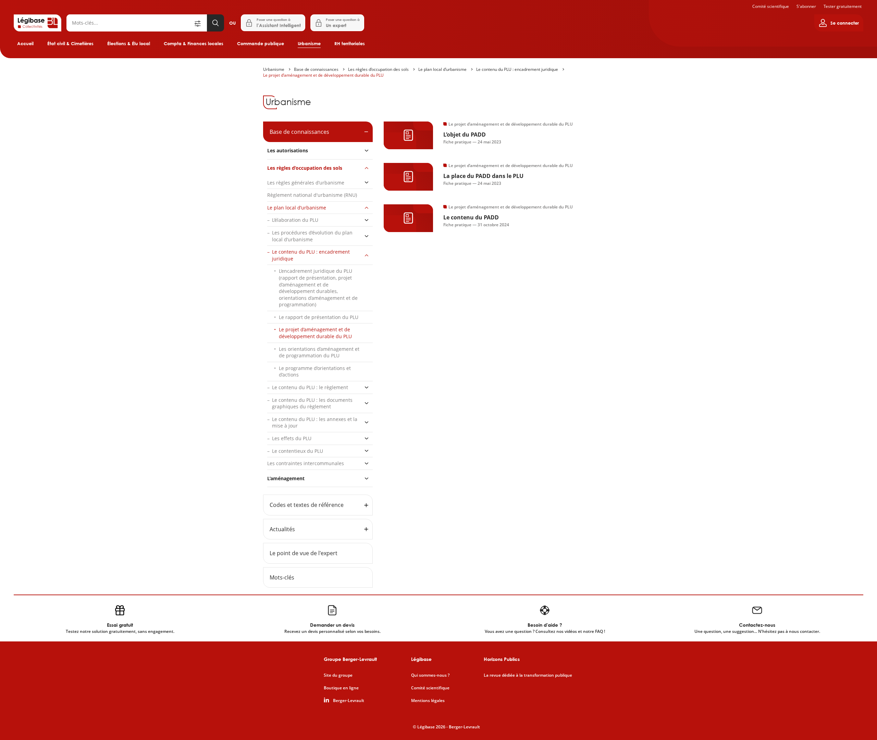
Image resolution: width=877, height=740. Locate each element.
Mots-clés (282, 577)
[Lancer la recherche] (215, 22)
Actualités (282, 529)
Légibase (421, 659)
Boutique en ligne (341, 688)
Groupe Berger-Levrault (350, 659)
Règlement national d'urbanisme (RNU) (312, 195)
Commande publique (260, 43)
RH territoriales (349, 43)
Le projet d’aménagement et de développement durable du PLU (323, 75)
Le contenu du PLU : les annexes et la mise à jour (314, 422)
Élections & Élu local (128, 43)
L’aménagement (286, 478)
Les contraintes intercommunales (305, 463)
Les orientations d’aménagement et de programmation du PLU (319, 352)
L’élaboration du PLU (295, 220)
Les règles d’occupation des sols (378, 69)
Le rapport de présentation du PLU (318, 317)
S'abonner (806, 6)
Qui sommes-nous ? (430, 675)
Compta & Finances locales (193, 43)
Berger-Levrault (348, 700)
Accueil (25, 43)
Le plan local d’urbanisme (442, 69)
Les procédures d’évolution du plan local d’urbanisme (312, 236)
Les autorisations (287, 150)
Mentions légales (428, 700)
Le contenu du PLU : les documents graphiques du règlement (312, 403)
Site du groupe (338, 675)
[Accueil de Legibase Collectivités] (37, 22)
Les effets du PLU (291, 438)
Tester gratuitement (843, 6)
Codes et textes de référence (307, 505)
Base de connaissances (316, 69)
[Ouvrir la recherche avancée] (200, 23)
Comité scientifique (770, 6)
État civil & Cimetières (70, 43)
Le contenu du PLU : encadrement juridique (517, 69)
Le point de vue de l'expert (303, 553)
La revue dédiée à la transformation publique (528, 675)
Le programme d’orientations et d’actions (315, 371)
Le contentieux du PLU (297, 451)
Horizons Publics (502, 659)
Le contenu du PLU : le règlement (310, 387)
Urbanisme (309, 43)
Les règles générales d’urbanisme (305, 182)
